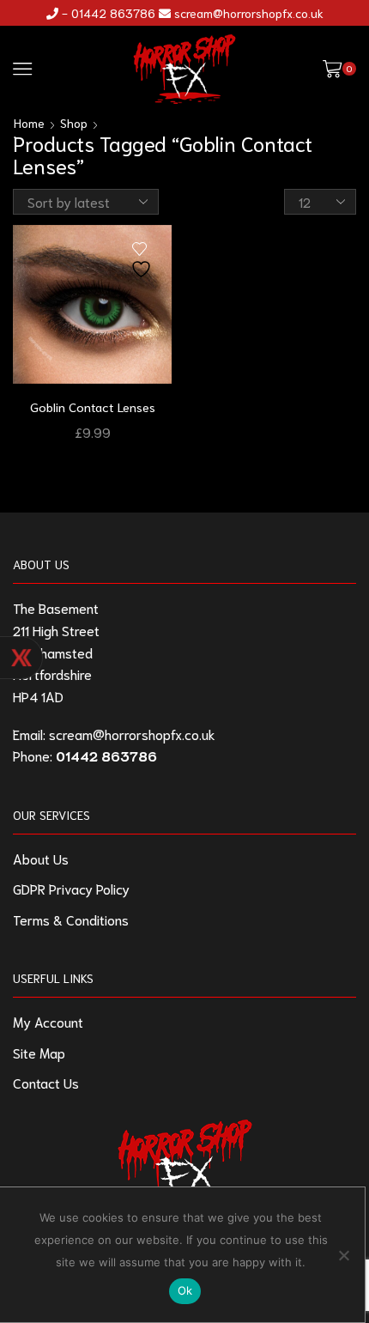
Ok (185, 1290)
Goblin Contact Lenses (92, 406)
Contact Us (46, 1082)
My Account (48, 1021)
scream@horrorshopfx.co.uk (249, 13)
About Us (41, 858)
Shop (74, 123)
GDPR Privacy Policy (71, 888)
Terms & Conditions (71, 919)
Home (29, 123)
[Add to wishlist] (143, 260)
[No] (343, 1255)
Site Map (39, 1052)
